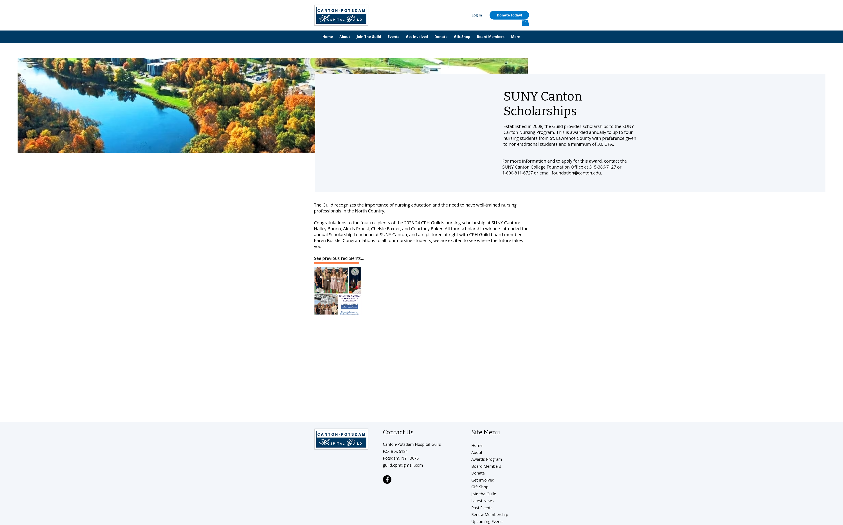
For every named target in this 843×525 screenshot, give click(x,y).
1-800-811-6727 (517, 173)
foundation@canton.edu (576, 173)
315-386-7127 (602, 167)
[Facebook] (387, 479)
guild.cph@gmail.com (403, 465)
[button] (525, 21)
